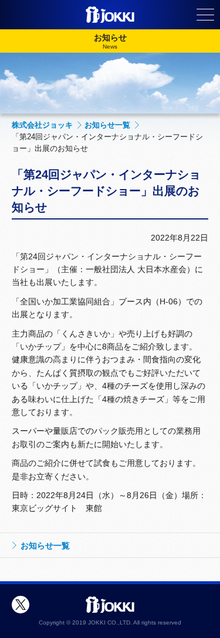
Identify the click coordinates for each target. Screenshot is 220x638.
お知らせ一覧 (107, 125)
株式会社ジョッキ (42, 125)
